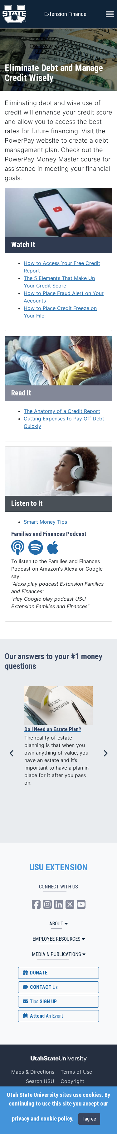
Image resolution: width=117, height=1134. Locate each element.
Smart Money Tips (45, 522)
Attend (46, 1016)
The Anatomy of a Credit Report (62, 411)
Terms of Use (76, 1072)
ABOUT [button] (56, 924)
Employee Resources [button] (56, 939)
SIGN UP (43, 1001)
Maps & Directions (32, 1072)
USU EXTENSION (59, 867)
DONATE (38, 973)
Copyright (72, 1081)
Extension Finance (65, 14)
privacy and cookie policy (42, 1118)
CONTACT (43, 987)
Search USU (40, 1081)
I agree (89, 1119)
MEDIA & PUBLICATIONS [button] (56, 954)
